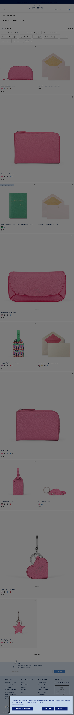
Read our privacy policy (18, 704)
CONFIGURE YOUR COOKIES (23, 708)
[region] (41, 705)
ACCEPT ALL (61, 708)
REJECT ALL (48, 708)
